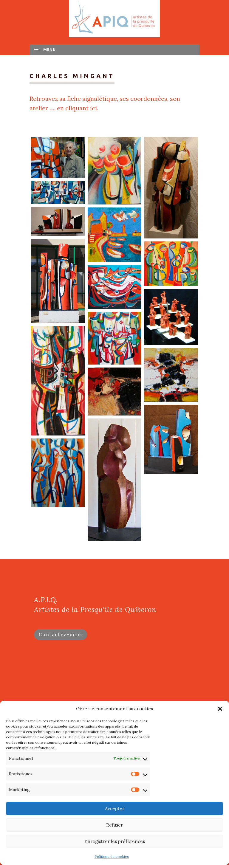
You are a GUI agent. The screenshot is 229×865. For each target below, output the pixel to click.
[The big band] (171, 317)
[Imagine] (58, 221)
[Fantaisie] (171, 439)
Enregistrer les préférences (114, 841)
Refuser (114, 825)
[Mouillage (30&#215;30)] (114, 234)
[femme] (114, 479)
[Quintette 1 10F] (171, 263)
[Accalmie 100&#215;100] (114, 338)
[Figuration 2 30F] (58, 472)
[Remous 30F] (114, 287)
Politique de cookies (112, 856)
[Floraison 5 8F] (114, 170)
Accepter (114, 808)
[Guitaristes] (171, 187)
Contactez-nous (60, 634)
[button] (220, 709)
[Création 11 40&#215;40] (171, 375)
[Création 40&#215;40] (114, 391)
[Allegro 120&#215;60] (58, 380)
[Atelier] (58, 157)
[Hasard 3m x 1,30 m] (58, 192)
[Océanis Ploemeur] (58, 281)
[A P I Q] (114, 18)
